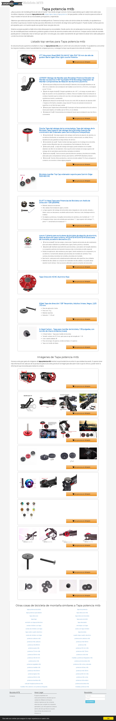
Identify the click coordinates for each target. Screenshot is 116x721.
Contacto (12, 696)
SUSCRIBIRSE (90, 701)
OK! (108, 718)
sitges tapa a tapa (50, 14)
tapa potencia (62, 14)
